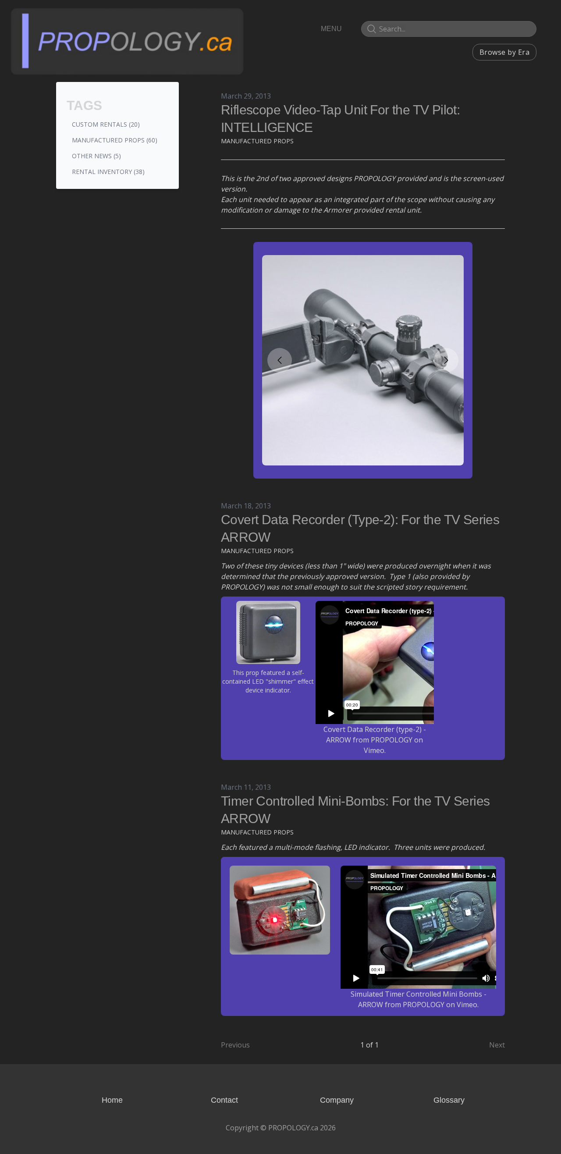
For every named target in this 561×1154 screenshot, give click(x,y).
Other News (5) (96, 156)
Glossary (449, 1100)
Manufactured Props (257, 141)
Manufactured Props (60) (114, 140)
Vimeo (374, 750)
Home (112, 1100)
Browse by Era (504, 52)
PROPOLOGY (391, 740)
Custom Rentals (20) (106, 124)
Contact (224, 1100)
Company (337, 1100)
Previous (235, 1045)
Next (497, 1045)
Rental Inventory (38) (108, 171)
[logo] (127, 41)
